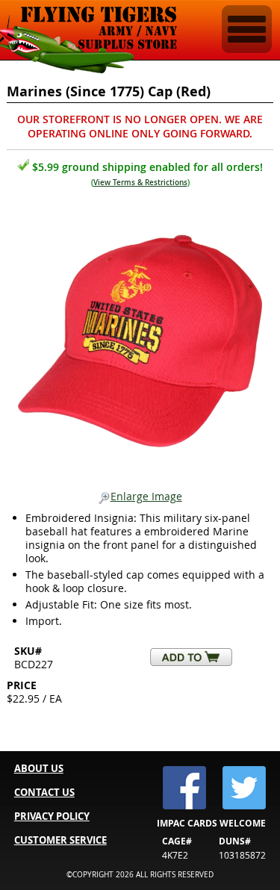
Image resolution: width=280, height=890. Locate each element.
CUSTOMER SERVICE (60, 840)
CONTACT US (44, 792)
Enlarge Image (146, 497)
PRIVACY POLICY (52, 816)
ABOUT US (38, 768)
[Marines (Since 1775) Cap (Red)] (140, 336)
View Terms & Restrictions (140, 182)
